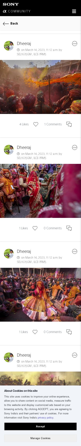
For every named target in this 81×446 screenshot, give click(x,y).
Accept (40, 426)
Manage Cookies (40, 438)
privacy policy (45, 417)
